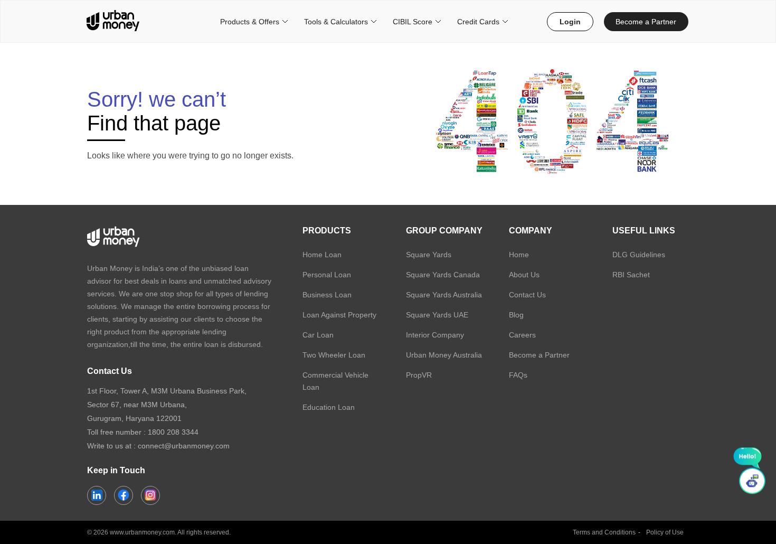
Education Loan (328, 407)
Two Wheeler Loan (333, 355)
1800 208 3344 (173, 432)
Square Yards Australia (444, 294)
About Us (524, 274)
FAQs (518, 375)
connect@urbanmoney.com (184, 446)
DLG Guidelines (638, 254)
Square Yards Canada (443, 274)
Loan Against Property (339, 315)
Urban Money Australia (444, 355)
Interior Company (435, 335)
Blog (516, 315)
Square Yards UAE (437, 315)
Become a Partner (646, 21)
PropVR (419, 375)
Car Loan (318, 335)
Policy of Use (665, 532)
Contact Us (527, 294)
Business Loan (327, 294)
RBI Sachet (631, 274)
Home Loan (322, 254)
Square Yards (428, 254)
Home (519, 254)
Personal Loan (326, 274)
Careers (522, 335)
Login (570, 21)
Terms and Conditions (604, 532)
